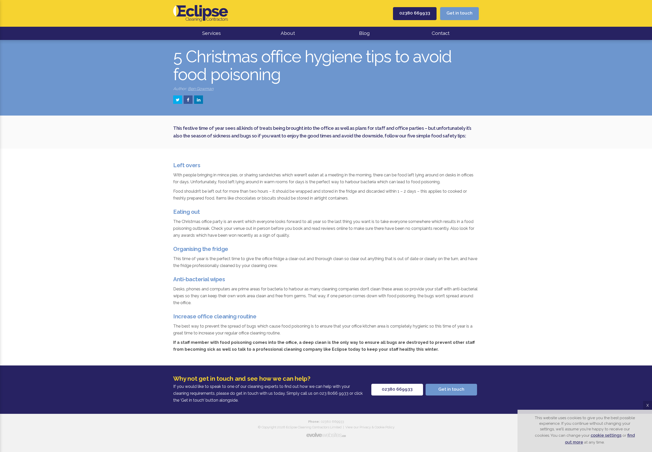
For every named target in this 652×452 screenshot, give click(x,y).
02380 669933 (414, 13)
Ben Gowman (200, 88)
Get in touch (459, 13)
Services (211, 33)
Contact (441, 33)
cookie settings (606, 435)
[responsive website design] (326, 435)
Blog (364, 33)
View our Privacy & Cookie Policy (370, 427)
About (288, 33)
